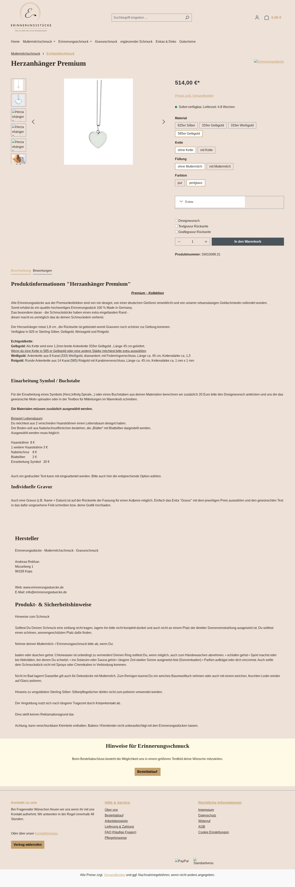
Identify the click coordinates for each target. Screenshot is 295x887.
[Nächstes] (164, 121)
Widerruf (204, 821)
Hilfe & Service (117, 803)
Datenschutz (207, 815)
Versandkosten (114, 875)
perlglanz (195, 183)
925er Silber (186, 125)
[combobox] (147, 18)
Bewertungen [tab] (42, 270)
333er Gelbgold (213, 125)
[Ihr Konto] (257, 17)
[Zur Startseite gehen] (31, 16)
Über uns (111, 809)
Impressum (206, 809)
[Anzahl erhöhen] (206, 242)
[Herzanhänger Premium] (98, 122)
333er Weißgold (242, 125)
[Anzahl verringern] (179, 242)
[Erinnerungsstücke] (269, 61)
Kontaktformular (46, 833)
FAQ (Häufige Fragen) (120, 832)
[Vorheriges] (33, 121)
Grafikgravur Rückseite (194, 232)
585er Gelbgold (189, 133)
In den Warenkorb (247, 241)
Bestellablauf (147, 771)
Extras (189, 201)
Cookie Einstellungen (213, 832)
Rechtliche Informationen (220, 803)
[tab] (21, 270)
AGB (201, 826)
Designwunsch (189, 220)
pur (180, 183)
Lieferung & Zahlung (119, 826)
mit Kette (206, 150)
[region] (89, 122)
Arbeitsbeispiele (116, 821)
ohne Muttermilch (190, 166)
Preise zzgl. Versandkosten (194, 95)
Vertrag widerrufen (28, 844)
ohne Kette (185, 150)
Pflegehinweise (116, 838)
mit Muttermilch (220, 166)
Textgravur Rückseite (193, 226)
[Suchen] (187, 18)
